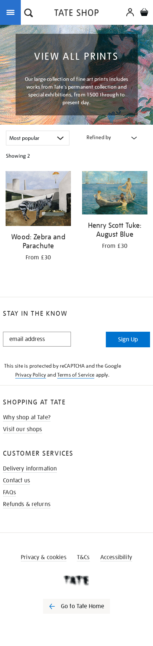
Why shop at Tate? (27, 417)
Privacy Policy (30, 374)
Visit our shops (22, 429)
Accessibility (116, 557)
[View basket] (144, 13)
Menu (12, 12)
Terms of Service (76, 374)
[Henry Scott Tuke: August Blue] (114, 194)
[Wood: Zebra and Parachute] (38, 200)
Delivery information (30, 468)
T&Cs (83, 557)
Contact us (16, 480)
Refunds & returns (27, 504)
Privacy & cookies (43, 557)
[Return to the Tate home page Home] (76, 14)
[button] (28, 14)
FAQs (9, 492)
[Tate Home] (76, 580)
